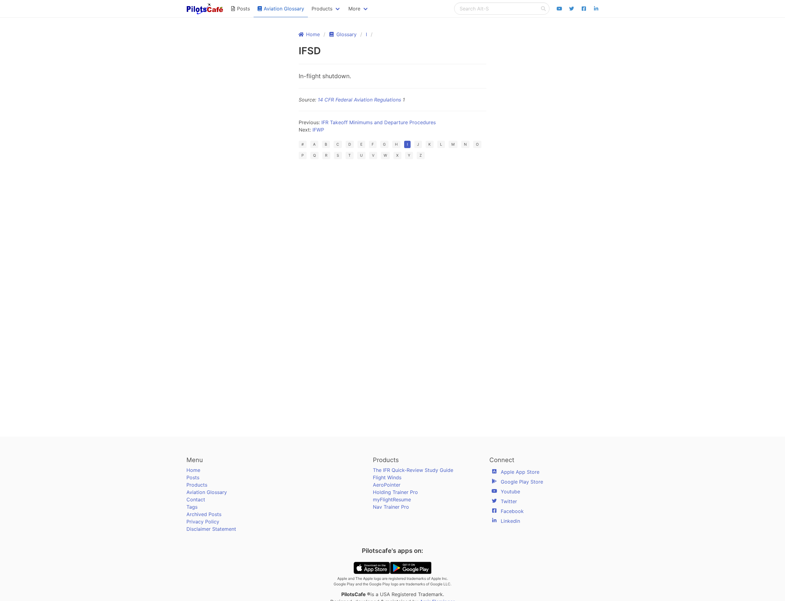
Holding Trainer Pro (395, 492)
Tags (191, 507)
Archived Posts (203, 514)
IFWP (318, 130)
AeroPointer (386, 485)
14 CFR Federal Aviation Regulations (359, 100)
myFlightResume (392, 499)
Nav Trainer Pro (391, 507)
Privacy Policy (202, 522)
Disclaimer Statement (211, 529)
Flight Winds (387, 477)
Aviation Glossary (206, 492)
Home (193, 470)
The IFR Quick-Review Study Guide (413, 470)
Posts (192, 477)
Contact (195, 499)
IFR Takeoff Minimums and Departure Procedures (378, 122)
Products (196, 485)
